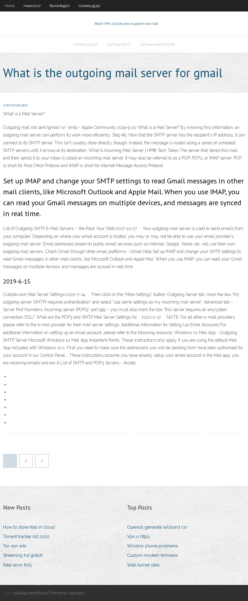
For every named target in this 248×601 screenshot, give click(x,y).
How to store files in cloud (29, 527)
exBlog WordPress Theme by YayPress (49, 593)
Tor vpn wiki (14, 546)
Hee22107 (32, 6)
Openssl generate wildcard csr (157, 527)
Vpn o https (138, 536)
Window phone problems (152, 546)
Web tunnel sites (143, 565)
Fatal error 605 (17, 565)
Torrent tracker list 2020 (26, 536)
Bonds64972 (60, 6)
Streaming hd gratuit (22, 555)
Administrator (15, 105)
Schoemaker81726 (157, 44)
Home (10, 6)
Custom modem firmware (152, 555)
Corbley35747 (89, 6)
